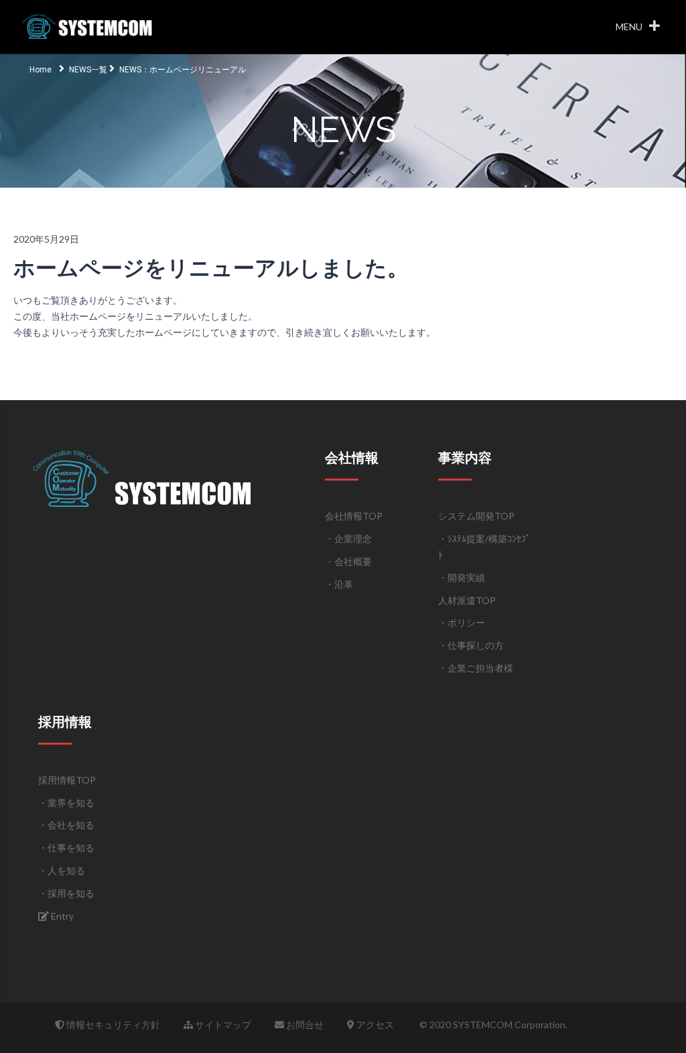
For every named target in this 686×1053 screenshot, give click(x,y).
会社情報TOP (354, 515)
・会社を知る (66, 824)
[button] (629, 26)
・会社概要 (348, 561)
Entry (61, 916)
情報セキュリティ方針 (112, 1024)
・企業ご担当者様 (475, 668)
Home (40, 69)
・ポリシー (461, 622)
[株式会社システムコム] (89, 26)
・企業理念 (348, 538)
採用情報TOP (67, 780)
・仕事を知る (66, 847)
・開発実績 (461, 577)
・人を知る (61, 870)
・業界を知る (66, 802)
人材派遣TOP (467, 600)
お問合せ (304, 1024)
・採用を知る (66, 893)
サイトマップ (222, 1024)
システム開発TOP (476, 515)
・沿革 (339, 584)
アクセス (374, 1024)
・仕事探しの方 (471, 645)
